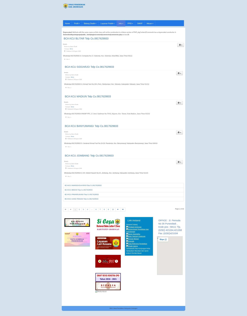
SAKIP (139, 23)
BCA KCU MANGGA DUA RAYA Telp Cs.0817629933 (83, 185)
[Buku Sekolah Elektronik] (135, 236)
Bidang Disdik (89, 23)
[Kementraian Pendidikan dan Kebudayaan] (139, 230)
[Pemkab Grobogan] (134, 227)
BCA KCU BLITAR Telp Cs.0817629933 (86, 38)
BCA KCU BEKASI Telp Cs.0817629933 (78, 190)
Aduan (149, 23)
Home (67, 23)
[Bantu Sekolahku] (133, 234)
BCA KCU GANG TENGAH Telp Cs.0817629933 (81, 199)
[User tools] (180, 45)
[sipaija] (108, 286)
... (91, 209)
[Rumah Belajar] (132, 239)
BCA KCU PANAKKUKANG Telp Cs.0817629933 (82, 194)
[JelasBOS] (108, 261)
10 (113, 209)
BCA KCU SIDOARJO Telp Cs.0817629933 (89, 66)
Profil (76, 23)
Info (120, 23)
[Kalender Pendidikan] (77, 222)
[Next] (118, 209)
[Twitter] (181, 15)
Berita (71, 49)
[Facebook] (178, 15)
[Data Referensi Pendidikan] (136, 244)
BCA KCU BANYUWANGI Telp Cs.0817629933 (91, 126)
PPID (129, 23)
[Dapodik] (130, 241)
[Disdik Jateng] (132, 246)
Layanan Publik (107, 23)
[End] (123, 209)
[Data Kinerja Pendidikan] (77, 239)
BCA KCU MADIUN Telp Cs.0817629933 (88, 96)
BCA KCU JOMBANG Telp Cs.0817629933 (89, 155)
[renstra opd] (108, 277)
